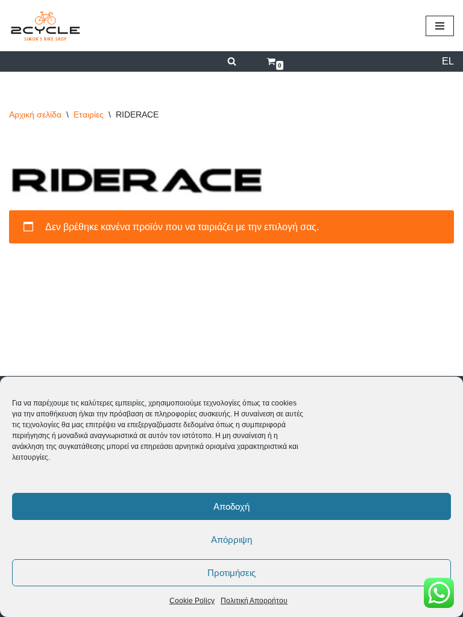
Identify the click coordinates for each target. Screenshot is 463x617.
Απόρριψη (231, 539)
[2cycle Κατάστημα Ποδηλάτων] (45, 25)
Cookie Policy (192, 601)
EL (448, 61)
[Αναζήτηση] (231, 61)
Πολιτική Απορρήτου (254, 601)
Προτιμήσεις (231, 573)
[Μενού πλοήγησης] (440, 26)
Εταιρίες (89, 114)
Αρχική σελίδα (35, 114)
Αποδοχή (231, 506)
